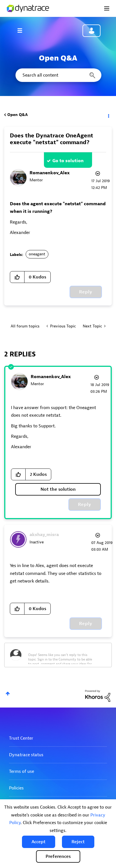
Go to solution (68, 161)
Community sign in (91, 30)
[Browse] (22, 30)
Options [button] (108, 115)
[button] (38, 842)
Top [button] (7, 693)
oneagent (37, 254)
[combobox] (58, 75)
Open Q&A (17, 114)
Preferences (58, 856)
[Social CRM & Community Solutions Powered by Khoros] (97, 695)
